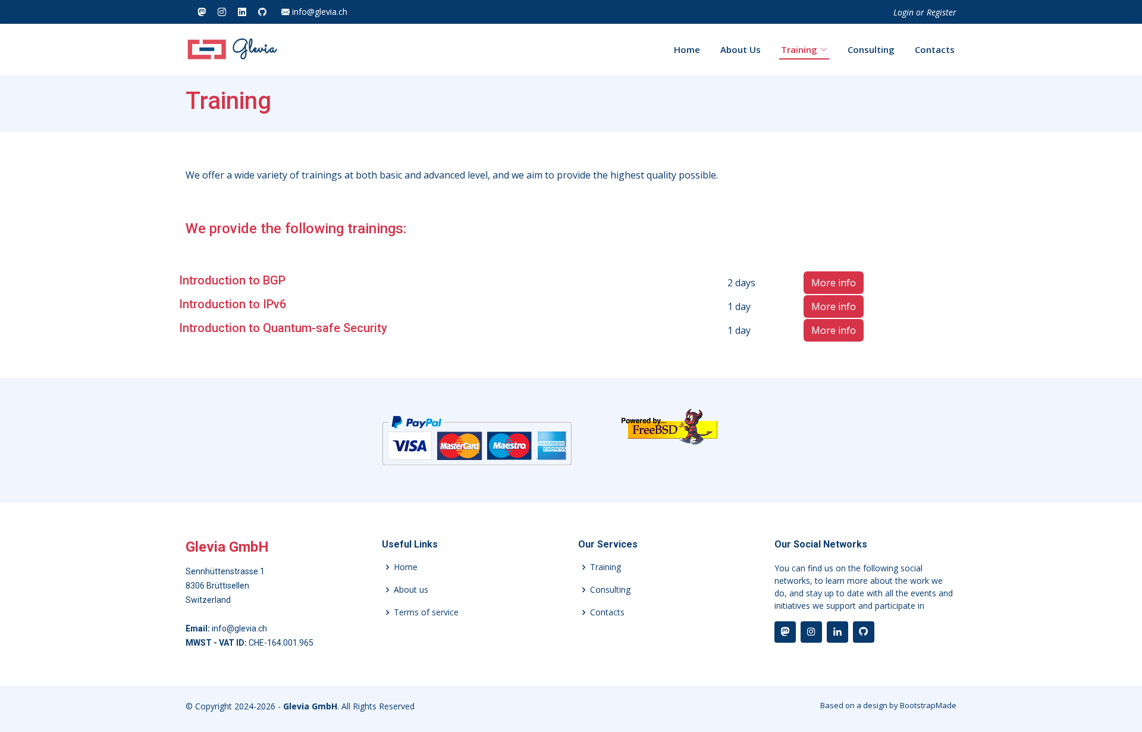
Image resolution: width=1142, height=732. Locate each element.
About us (411, 590)
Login (903, 12)
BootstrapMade (928, 705)
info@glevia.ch (318, 12)
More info (833, 282)
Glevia (252, 49)
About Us (740, 49)
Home (687, 49)
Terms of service (426, 612)
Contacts (935, 49)
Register (941, 12)
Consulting (871, 49)
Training (799, 49)
